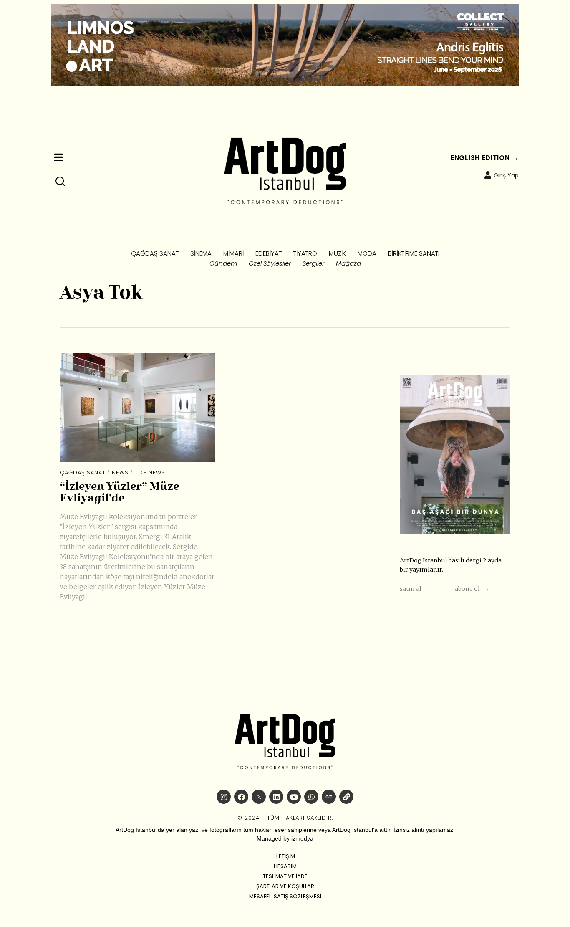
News (120, 472)
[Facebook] (241, 797)
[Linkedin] (276, 797)
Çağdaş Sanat (83, 472)
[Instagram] (224, 797)
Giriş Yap (506, 175)
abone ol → (472, 589)
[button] (60, 181)
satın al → (415, 589)
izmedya (302, 838)
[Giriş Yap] (488, 175)
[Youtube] (294, 797)
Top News (150, 472)
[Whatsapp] (311, 797)
